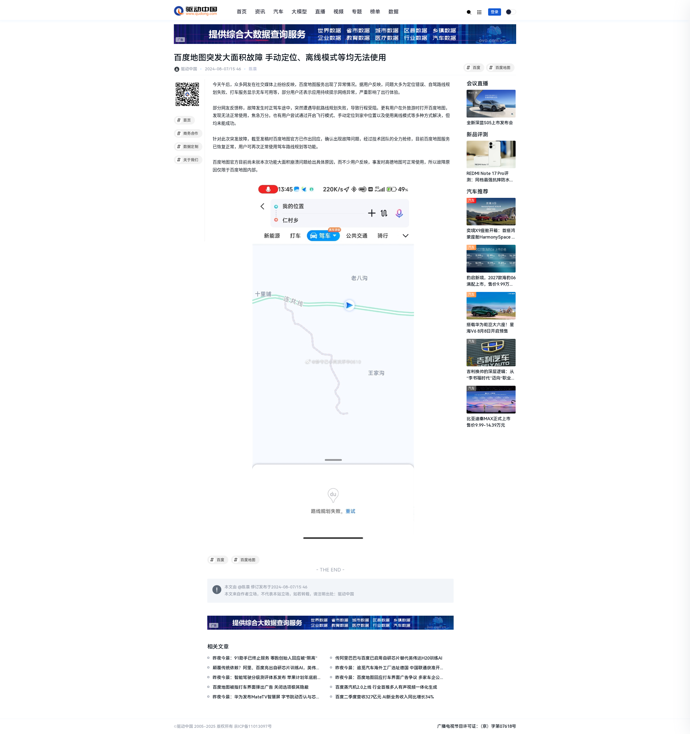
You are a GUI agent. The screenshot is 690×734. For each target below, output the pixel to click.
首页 (242, 12)
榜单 (375, 12)
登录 (494, 12)
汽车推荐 (477, 191)
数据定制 (188, 146)
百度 (473, 67)
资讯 (260, 12)
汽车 (278, 12)
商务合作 (188, 133)
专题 (357, 12)
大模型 (299, 12)
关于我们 (188, 160)
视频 (338, 12)
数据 (393, 12)
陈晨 (253, 69)
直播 (320, 12)
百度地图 (500, 67)
